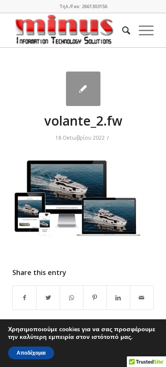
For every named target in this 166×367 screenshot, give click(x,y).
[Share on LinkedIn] (118, 298)
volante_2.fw (83, 120)
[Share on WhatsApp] (71, 298)
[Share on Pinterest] (94, 298)
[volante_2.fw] (83, 89)
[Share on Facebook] (24, 298)
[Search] (122, 30)
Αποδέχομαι (31, 353)
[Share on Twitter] (48, 298)
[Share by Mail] (141, 298)
